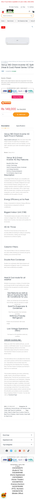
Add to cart (22, 114)
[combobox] (15, 15)
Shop (24, 7)
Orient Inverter (20, 414)
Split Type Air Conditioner (14, 410)
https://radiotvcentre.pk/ (10, 139)
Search (31, 15)
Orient (27, 61)
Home (2, 21)
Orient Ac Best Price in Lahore (16, 412)
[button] (32, 27)
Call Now (31, 7)
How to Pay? (17, 97)
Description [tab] (5, 126)
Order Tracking (14, 7)
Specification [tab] (20, 126)
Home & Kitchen (12, 61)
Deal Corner (10, 21)
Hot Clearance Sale (23, 21)
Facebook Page (13, 394)
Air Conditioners (4, 61)
